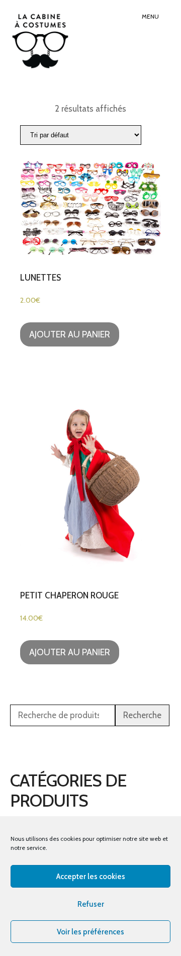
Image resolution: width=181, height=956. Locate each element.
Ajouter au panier (69, 334)
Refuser (90, 904)
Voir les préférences (90, 931)
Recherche (142, 715)
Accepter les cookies (90, 876)
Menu (150, 16)
